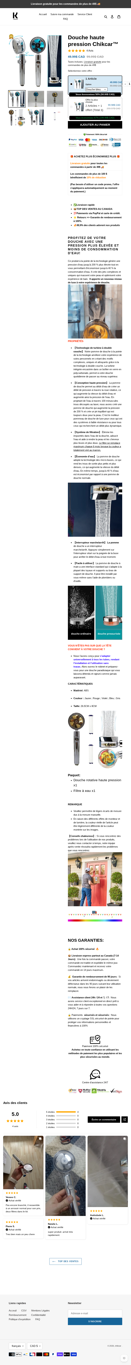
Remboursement (17, 1315)
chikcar (118, 1346)
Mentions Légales (40, 1310)
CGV (24, 1310)
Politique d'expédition (20, 1319)
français (16, 1346)
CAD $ (34, 1346)
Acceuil (12, 1310)
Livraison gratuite (92, 61)
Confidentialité (38, 1315)
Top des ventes (68, 1261)
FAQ (37, 1319)
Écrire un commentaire (104, 1119)
